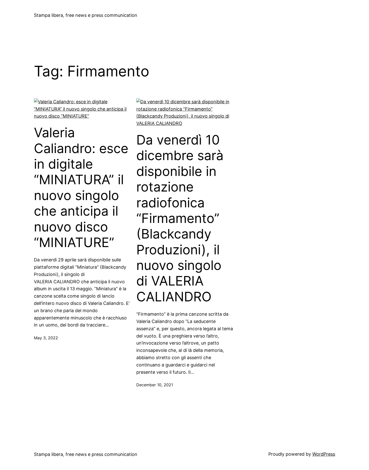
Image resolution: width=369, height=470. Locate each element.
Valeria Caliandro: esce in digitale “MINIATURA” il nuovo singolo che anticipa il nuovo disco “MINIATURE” (81, 187)
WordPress (323, 454)
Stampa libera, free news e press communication (85, 15)
